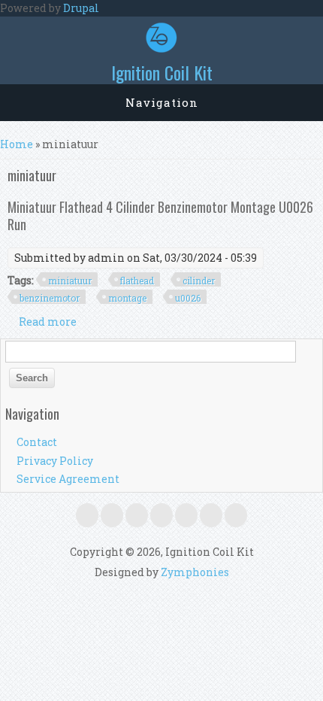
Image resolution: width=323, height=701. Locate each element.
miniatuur (70, 281)
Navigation (161, 102)
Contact (37, 442)
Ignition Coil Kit (162, 72)
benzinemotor (50, 298)
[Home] (161, 48)
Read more (48, 321)
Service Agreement (68, 479)
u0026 (188, 298)
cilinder (199, 281)
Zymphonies (195, 572)
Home (16, 144)
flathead (137, 281)
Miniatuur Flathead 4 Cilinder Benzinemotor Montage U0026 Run (160, 215)
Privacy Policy (55, 461)
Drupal (81, 8)
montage (127, 298)
